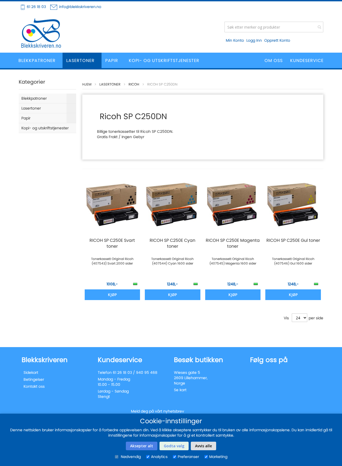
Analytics (159, 456)
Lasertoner (110, 84)
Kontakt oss (34, 386)
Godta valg (174, 445)
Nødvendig (130, 456)
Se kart (180, 390)
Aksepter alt (141, 445)
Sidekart (31, 372)
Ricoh (134, 84)
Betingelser (34, 379)
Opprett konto (277, 40)
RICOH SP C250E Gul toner (293, 240)
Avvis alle (203, 445)
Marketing (218, 456)
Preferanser (188, 456)
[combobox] (273, 27)
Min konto (235, 40)
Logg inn (254, 40)
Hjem (86, 84)
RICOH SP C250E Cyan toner (172, 243)
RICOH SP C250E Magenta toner (233, 243)
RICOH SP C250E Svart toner (112, 243)
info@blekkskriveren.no (80, 6)
